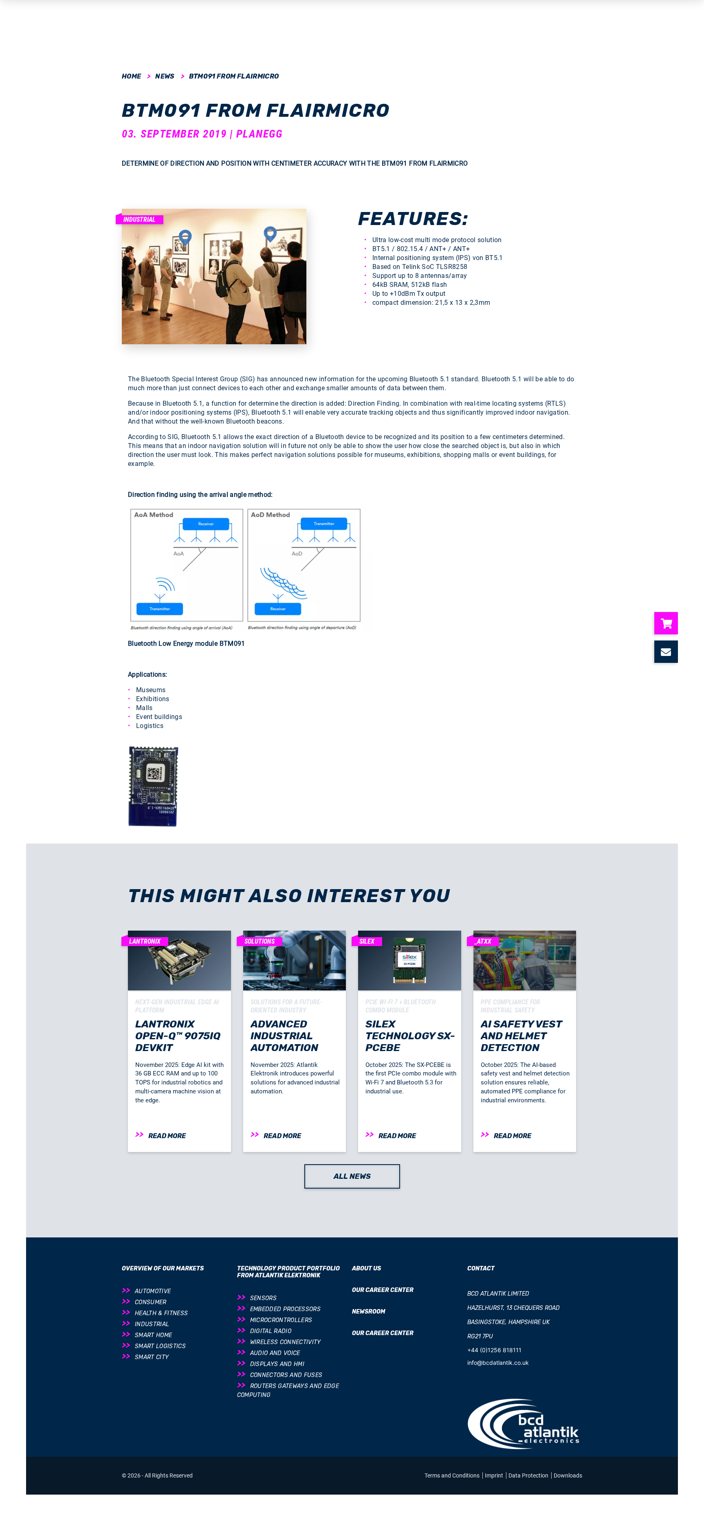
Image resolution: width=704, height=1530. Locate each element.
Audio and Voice (275, 1353)
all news (352, 1176)
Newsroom (368, 1311)
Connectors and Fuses (286, 1375)
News (164, 76)
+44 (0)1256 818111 (494, 1349)
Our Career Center (383, 1290)
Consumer (151, 1302)
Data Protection (529, 1475)
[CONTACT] (669, 651)
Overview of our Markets (163, 1268)
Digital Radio (270, 1331)
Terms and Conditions (453, 1475)
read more (167, 1136)
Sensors (263, 1298)
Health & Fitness (161, 1313)
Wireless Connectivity (285, 1342)
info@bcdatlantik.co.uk (498, 1362)
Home (131, 76)
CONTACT (481, 1268)
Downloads (568, 1475)
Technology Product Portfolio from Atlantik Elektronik (288, 1272)
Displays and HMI (277, 1364)
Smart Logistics (160, 1346)
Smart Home (153, 1335)
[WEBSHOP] (669, 623)
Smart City (152, 1357)
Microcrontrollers (281, 1320)
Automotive (153, 1291)
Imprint (494, 1475)
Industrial (152, 1324)
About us (366, 1268)
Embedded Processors (285, 1309)
